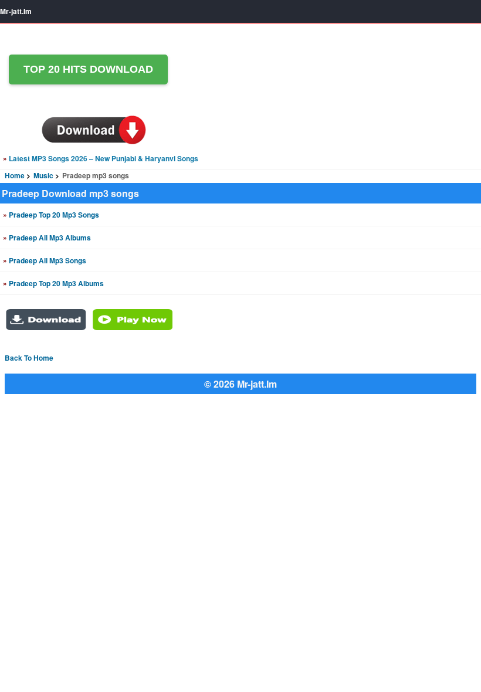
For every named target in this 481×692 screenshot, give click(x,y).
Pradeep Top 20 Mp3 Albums (53, 283)
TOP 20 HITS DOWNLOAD (88, 69)
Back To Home (29, 357)
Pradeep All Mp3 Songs (44, 260)
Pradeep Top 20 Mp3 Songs (51, 214)
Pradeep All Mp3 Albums (47, 237)
